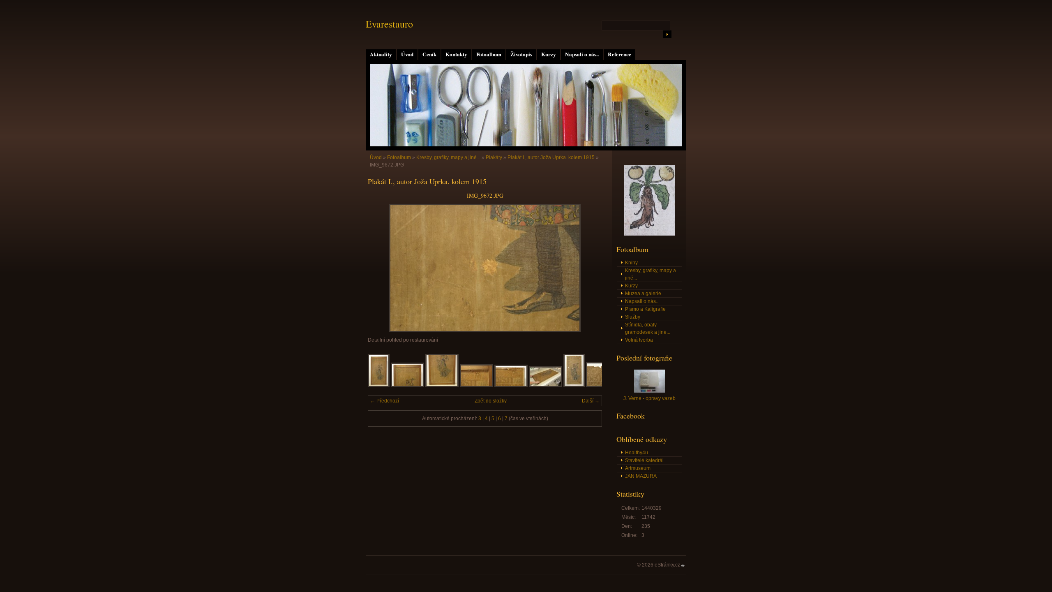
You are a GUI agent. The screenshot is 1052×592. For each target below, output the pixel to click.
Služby (632, 317)
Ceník (429, 54)
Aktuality (381, 54)
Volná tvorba (639, 340)
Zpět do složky (491, 401)
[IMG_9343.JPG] (407, 385)
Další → (591, 401)
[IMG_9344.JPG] (442, 385)
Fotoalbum (488, 54)
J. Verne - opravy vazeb (649, 398)
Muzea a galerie (643, 293)
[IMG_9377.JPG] (574, 385)
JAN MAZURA (641, 476)
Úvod (407, 54)
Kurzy (548, 54)
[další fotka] (588, 268)
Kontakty (456, 54)
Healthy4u (636, 453)
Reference (619, 54)
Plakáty (494, 157)
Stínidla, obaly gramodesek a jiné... (647, 328)
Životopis (521, 54)
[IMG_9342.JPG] (379, 385)
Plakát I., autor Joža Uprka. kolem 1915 (551, 157)
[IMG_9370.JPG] (511, 385)
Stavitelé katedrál (644, 460)
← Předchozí (384, 401)
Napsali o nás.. (582, 54)
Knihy (631, 263)
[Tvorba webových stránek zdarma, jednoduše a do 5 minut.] (683, 565)
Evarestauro (389, 23)
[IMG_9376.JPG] (545, 385)
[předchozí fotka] (381, 268)
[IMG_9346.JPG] (476, 385)
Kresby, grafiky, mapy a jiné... (448, 157)
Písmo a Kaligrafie (645, 309)
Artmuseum (638, 468)
